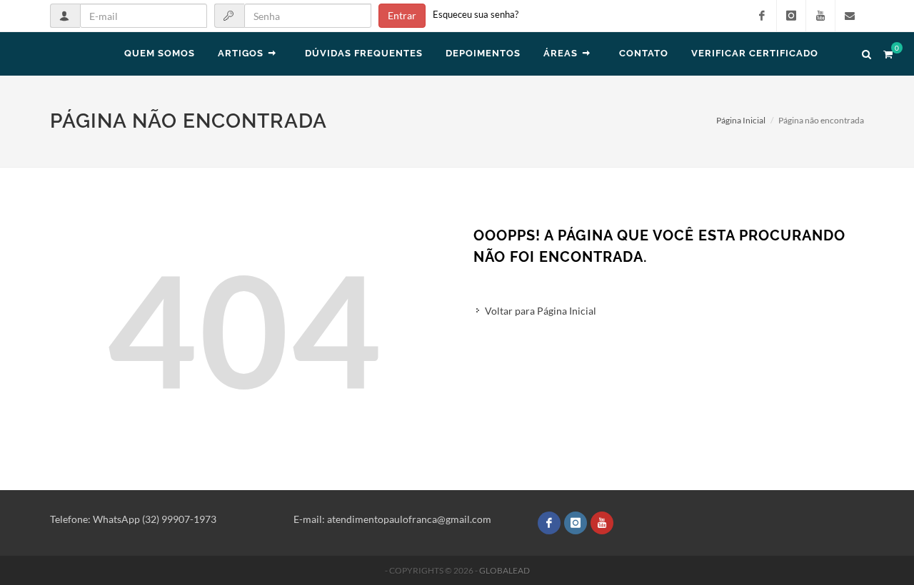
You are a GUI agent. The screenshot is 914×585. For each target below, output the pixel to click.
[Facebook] (762, 15)
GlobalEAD (504, 570)
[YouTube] (820, 15)
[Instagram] (791, 15)
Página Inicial (740, 120)
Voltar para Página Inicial (540, 311)
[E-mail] (849, 15)
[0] (888, 52)
